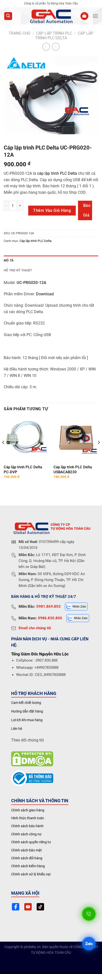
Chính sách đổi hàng (26, 858)
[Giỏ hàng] (84, 16)
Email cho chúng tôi (35, 628)
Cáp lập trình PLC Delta (64, 35)
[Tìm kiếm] (8, 16)
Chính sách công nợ (26, 834)
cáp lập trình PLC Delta (57, 173)
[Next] (98, 452)
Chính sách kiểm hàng (28, 866)
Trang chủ (19, 33)
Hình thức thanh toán (27, 818)
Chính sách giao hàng (27, 810)
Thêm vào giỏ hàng (52, 210)
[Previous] (3, 452)
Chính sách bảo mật (26, 850)
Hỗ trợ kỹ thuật (18, 270)
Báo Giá (86, 210)
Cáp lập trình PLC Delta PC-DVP (23, 469)
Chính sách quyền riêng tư (31, 842)
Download (45, 294)
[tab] (51, 260)
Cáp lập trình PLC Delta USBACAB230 (72, 469)
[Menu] (95, 16)
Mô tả (9, 260)
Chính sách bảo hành (27, 826)
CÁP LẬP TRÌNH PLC (54, 33)
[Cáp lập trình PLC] (51, 16)
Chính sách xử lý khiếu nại (31, 874)
